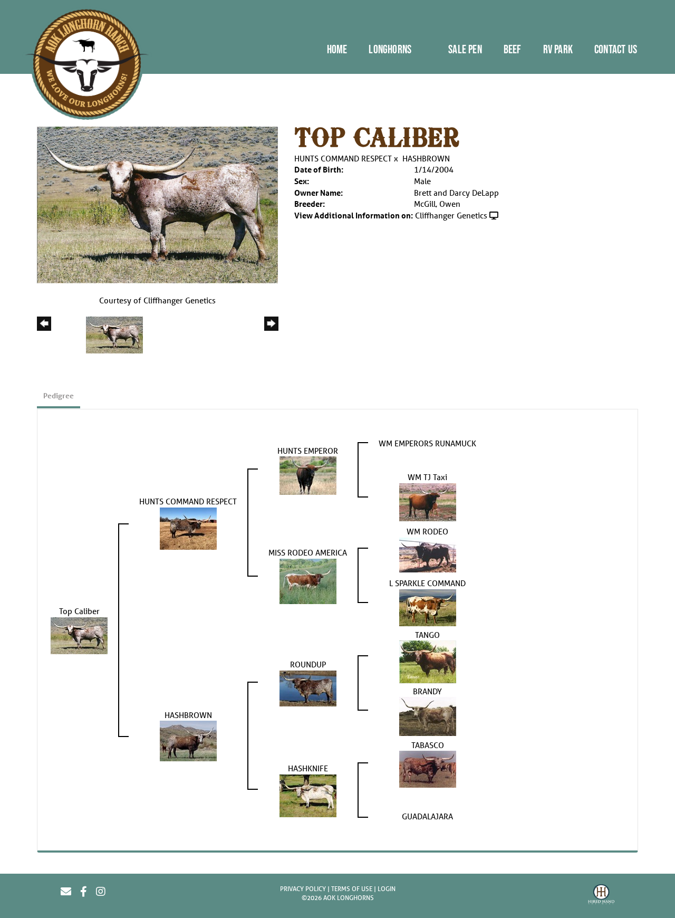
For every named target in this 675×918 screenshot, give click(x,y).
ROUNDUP (308, 664)
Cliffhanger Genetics (451, 215)
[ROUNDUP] (307, 687)
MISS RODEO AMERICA (307, 552)
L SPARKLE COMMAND (427, 583)
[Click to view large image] (157, 203)
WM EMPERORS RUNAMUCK (427, 443)
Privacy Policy (303, 888)
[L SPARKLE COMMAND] (427, 606)
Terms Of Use (351, 888)
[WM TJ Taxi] (427, 500)
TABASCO (427, 745)
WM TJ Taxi (427, 477)
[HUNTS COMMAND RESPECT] (188, 527)
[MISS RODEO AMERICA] (307, 580)
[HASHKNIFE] (307, 794)
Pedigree (58, 395)
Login (387, 888)
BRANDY (427, 691)
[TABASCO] (427, 768)
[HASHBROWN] (188, 740)
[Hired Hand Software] (601, 895)
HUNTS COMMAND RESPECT (343, 158)
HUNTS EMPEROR (307, 450)
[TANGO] (427, 661)
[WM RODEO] (427, 553)
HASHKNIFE (308, 768)
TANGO (427, 634)
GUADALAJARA (427, 816)
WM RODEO (427, 531)
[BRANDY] (427, 715)
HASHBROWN (426, 158)
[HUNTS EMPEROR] (307, 474)
